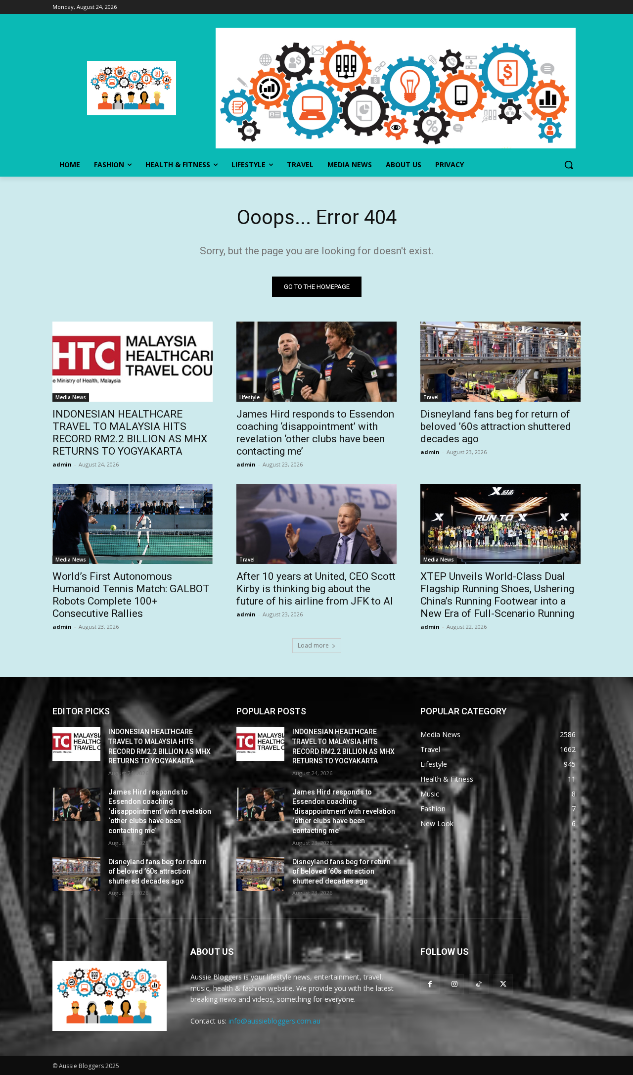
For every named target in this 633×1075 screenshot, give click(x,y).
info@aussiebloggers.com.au (274, 1021)
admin (62, 464)
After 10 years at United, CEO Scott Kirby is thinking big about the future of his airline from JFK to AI (316, 588)
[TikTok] (478, 983)
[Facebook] (430, 983)
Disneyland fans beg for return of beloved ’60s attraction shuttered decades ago (495, 426)
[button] (569, 165)
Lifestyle (249, 397)
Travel (431, 397)
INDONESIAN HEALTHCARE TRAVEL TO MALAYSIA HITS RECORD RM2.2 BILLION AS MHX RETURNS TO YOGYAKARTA (129, 432)
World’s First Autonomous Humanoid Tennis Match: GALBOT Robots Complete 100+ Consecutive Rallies (131, 594)
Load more (313, 645)
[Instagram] (454, 983)
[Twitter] (503, 983)
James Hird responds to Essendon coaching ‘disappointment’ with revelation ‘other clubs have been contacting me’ (315, 432)
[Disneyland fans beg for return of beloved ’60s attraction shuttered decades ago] (500, 362)
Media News (70, 397)
